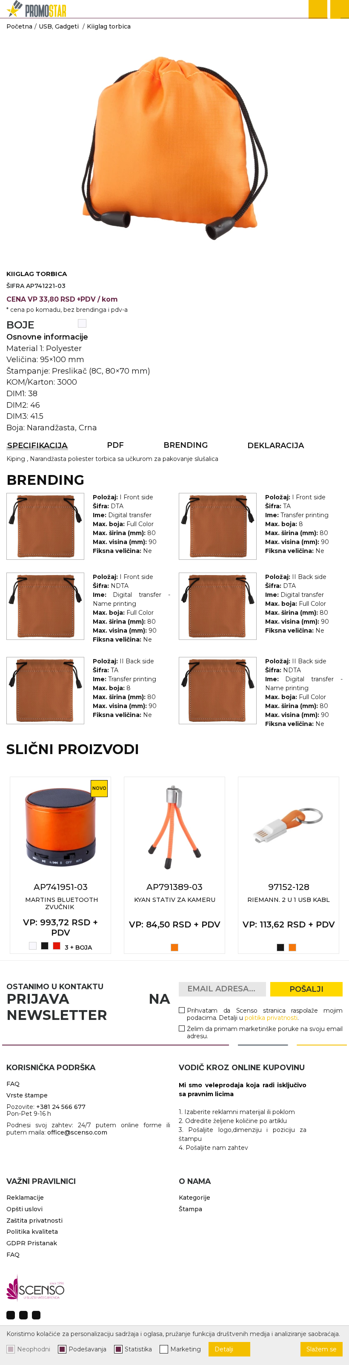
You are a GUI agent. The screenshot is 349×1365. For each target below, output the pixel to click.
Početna (19, 26)
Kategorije (194, 1197)
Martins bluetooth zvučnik (61, 903)
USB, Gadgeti (59, 26)
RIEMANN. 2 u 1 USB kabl (288, 900)
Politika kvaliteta (32, 1231)
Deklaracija (275, 445)
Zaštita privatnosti (34, 1220)
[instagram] (23, 1315)
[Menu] (339, 9)
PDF (115, 445)
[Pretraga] (318, 9)
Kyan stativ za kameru (174, 900)
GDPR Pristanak (31, 1243)
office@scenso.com (77, 1132)
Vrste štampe (27, 1095)
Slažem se (321, 1349)
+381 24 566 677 (61, 1107)
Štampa (190, 1209)
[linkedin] (36, 1315)
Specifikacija (37, 445)
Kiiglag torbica (109, 26)
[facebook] (10, 1315)
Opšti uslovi (24, 1209)
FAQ (13, 1084)
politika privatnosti (271, 1018)
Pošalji (306, 989)
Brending (185, 445)
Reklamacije (25, 1197)
